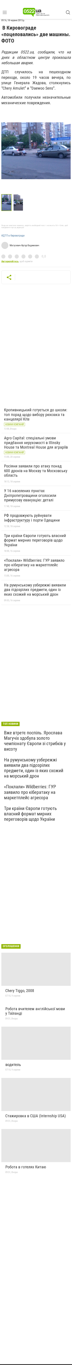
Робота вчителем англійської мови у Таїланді (35, 1011)
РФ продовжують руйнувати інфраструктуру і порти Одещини (32, 518)
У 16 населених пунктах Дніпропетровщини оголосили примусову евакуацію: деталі (30, 495)
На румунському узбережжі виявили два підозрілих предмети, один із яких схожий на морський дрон (35, 590)
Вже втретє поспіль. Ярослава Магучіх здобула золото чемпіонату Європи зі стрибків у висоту (35, 741)
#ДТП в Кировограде (13, 235)
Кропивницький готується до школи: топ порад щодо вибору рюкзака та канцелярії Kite (35, 415)
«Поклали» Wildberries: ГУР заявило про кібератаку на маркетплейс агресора (34, 565)
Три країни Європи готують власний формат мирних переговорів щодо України (35, 540)
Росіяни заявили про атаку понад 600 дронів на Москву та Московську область (35, 471)
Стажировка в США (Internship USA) (35, 1116)
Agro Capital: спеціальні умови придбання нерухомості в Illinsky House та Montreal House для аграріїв (36, 443)
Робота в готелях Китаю (25, 1167)
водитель (13, 1064)
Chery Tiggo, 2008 (19, 990)
